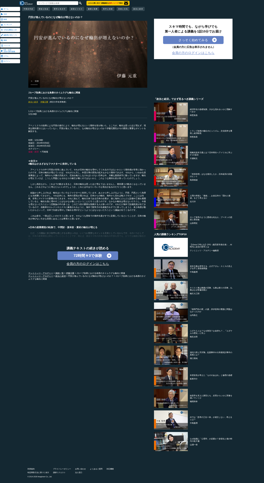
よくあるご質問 (96, 469)
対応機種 (110, 469)
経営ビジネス (76, 9)
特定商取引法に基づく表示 (38, 472)
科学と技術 (108, 9)
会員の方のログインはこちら (88, 263)
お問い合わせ (80, 469)
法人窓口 (78, 472)
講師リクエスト (59, 472)
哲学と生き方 (59, 9)
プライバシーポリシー (62, 469)
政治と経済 (138, 9)
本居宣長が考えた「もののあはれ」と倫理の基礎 (211, 375)
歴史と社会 (43, 9)
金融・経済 (33, 152)
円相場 (45, 152)
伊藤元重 (44, 102)
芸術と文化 (123, 9)
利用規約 (31, 469)
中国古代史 (28, 9)
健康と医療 (93, 9)
